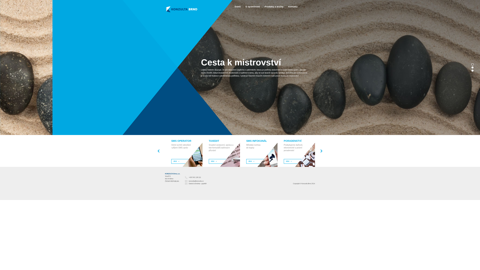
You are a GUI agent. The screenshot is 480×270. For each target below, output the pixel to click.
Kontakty (293, 7)
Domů (238, 7)
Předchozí (159, 151)
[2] (472, 67)
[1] (472, 64)
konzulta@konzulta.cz (196, 181)
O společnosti (253, 7)
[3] (472, 70)
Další (321, 151)
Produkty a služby (274, 7)
